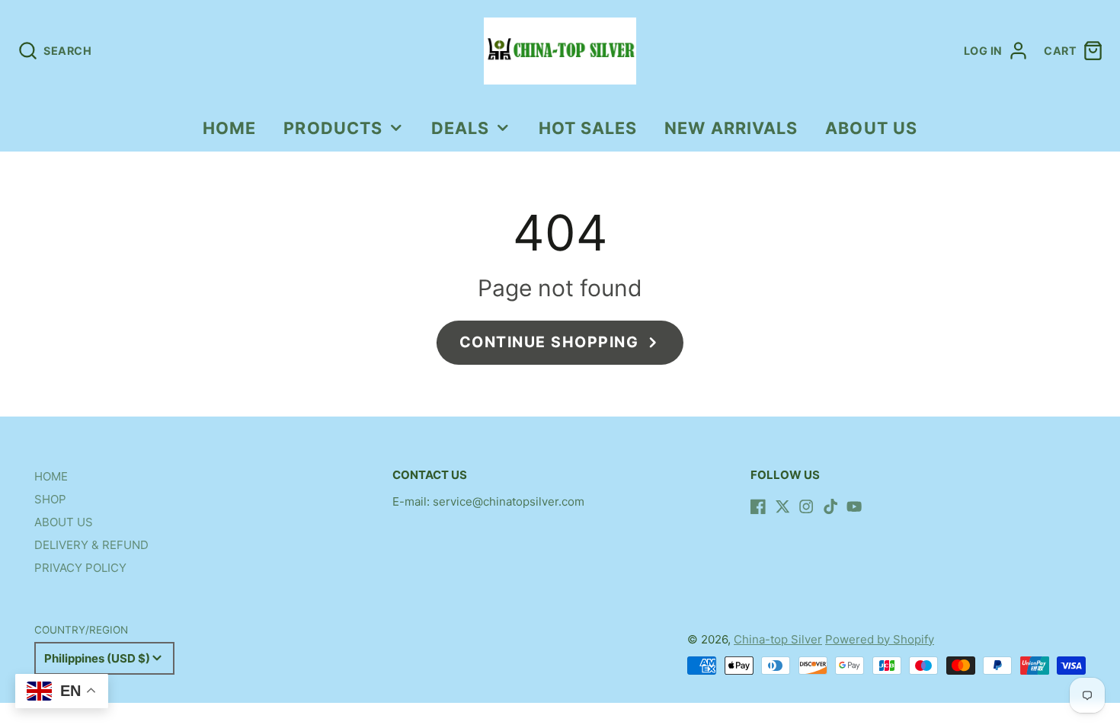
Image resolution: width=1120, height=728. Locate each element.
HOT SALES (588, 128)
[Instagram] (806, 506)
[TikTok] (830, 506)
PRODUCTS (332, 128)
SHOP (50, 499)
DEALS (460, 128)
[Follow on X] (782, 506)
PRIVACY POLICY (80, 567)
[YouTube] (854, 506)
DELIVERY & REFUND (91, 545)
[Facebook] (758, 506)
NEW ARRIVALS (731, 128)
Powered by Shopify (879, 639)
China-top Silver (778, 639)
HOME (229, 128)
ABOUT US (871, 128)
